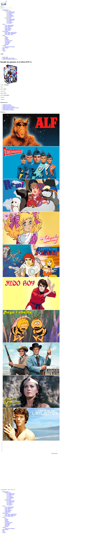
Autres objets (7, 42)
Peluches (6, 44)
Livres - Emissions (8, 28)
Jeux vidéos (7, 43)
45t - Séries (9, 21)
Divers (4, 35)
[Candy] (31, 244)
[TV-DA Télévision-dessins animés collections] (3, 6)
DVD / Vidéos (5, 31)
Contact (4, 50)
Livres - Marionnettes (9, 26)
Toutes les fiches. (54, 453)
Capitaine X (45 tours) (7, 104)
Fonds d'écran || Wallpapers (10, 46)
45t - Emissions (10, 22)
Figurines (6, 37)
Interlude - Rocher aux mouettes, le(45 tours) (11, 107)
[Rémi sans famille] (31, 211)
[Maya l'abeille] (31, 342)
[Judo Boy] (31, 309)
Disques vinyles (5, 9)
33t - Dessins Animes (11, 11)
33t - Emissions (10, 14)
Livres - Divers (7, 30)
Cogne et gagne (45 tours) (7, 105)
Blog (3, 48)
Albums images (8, 29)
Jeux (6, 36)
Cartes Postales (7, 41)
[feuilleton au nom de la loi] (31, 374)
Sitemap (17, 489)
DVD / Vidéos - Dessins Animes (11, 32)
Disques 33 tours (8, 492)
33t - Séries (9, 13)
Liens (4, 49)
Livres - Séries (7, 27)
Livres (4, 24)
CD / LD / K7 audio (8, 40)
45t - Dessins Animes (11, 19)
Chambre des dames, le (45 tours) (9, 106)
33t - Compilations (10, 15)
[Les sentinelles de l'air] (31, 178)
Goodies (4, 45)
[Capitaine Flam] (31, 276)
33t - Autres (9, 16)
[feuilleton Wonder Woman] (31, 407)
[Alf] (31, 145)
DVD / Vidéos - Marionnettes (10, 33)
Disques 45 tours (8, 499)
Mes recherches (5, 47)
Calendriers (7, 39)
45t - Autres (9, 23)
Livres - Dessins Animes (9, 25)
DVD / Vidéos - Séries (9, 34)
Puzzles (6, 38)
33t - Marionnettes (10, 12)
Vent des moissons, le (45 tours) (8, 109)
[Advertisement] (6, 471)
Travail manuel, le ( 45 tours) (8, 108)
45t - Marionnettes (10, 20)
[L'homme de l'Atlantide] (31, 440)
